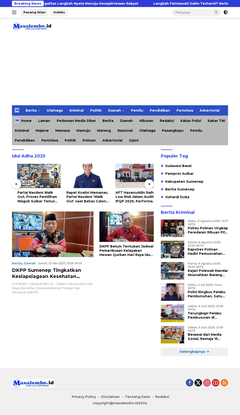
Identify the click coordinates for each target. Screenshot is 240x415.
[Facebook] (189, 383)
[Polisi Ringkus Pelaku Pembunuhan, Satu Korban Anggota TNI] (172, 292)
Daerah (114, 110)
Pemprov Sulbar (179, 173)
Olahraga (55, 110)
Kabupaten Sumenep (184, 181)
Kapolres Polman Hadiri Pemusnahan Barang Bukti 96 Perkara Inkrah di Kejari (205, 251)
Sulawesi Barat (178, 166)
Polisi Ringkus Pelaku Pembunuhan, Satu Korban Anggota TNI (206, 294)
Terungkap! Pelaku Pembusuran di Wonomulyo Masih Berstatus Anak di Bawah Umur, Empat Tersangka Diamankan (208, 315)
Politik (95, 110)
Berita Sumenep (180, 189)
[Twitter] (198, 383)
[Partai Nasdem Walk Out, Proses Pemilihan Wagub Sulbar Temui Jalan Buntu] (34, 176)
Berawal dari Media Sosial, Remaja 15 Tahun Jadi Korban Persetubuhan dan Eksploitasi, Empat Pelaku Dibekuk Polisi (207, 336)
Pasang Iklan (34, 12)
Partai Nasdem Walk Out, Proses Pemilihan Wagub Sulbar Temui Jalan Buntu (32, 196)
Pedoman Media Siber (76, 121)
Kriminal (76, 110)
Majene (42, 130)
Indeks (59, 12)
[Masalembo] (32, 26)
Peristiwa (184, 110)
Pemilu (137, 110)
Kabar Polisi (190, 121)
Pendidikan (160, 110)
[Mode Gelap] (225, 12)
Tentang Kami (137, 397)
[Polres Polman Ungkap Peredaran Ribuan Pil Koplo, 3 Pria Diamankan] (172, 228)
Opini (134, 140)
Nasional (125, 130)
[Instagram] (207, 383)
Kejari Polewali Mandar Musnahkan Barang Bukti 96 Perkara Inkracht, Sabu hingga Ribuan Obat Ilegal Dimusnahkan (208, 273)
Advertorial (210, 110)
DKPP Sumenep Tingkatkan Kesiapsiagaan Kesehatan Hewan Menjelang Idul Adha (47, 276)
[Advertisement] (120, 70)
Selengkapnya (193, 351)
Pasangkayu (173, 130)
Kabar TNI (216, 121)
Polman (89, 140)
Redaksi (167, 121)
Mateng (104, 130)
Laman (44, 121)
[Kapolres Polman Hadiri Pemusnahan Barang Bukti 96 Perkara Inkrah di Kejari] (172, 249)
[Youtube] (215, 383)
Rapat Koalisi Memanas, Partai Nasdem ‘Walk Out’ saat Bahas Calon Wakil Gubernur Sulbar (82, 196)
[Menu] (15, 12)
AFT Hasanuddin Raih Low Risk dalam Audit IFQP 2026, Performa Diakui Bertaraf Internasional (129, 196)
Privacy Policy (84, 397)
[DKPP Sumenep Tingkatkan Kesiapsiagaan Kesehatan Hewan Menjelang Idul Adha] (53, 234)
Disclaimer (110, 397)
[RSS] (224, 383)
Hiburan (146, 121)
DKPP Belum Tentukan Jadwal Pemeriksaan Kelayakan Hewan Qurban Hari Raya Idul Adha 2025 (126, 250)
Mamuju (83, 130)
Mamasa (62, 130)
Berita (31, 110)
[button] (216, 12)
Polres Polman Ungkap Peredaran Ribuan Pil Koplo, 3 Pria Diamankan (208, 230)
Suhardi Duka (177, 197)
